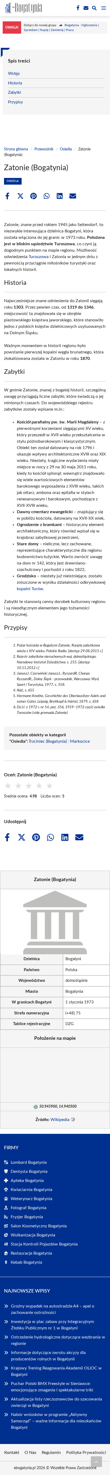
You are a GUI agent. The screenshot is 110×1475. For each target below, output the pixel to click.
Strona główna (16, 149)
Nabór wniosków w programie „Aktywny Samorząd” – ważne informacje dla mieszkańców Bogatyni (56, 1421)
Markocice (80, 741)
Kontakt (11, 1452)
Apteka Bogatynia (27, 1180)
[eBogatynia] (22, 8)
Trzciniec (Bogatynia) (48, 741)
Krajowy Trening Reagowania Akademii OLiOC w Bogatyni (56, 1371)
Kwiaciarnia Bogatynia (31, 1190)
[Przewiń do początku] (96, 1461)
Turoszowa (39, 257)
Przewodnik (43, 149)
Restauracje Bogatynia (31, 1253)
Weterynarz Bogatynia (31, 1199)
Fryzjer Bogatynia (27, 1217)
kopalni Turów (30, 589)
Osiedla (66, 149)
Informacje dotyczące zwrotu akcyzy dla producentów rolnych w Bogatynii (48, 1356)
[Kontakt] (85, 8)
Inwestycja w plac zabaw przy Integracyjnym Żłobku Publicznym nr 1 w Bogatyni (52, 1325)
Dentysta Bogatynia (29, 1171)
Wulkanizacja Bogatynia (33, 1235)
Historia (15, 83)
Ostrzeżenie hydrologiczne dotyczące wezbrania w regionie (58, 1340)
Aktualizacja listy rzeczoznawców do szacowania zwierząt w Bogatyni (56, 1402)
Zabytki (14, 93)
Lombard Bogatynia (29, 1162)
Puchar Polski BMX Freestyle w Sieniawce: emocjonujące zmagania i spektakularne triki (52, 1386)
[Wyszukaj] (94, 9)
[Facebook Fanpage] (77, 8)
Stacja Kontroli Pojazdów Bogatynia (44, 1244)
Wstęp (13, 74)
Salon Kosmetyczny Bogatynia (39, 1226)
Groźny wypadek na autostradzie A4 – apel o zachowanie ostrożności (52, 1309)
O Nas (30, 1452)
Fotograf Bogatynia (28, 1208)
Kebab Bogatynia (26, 1262)
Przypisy (15, 102)
